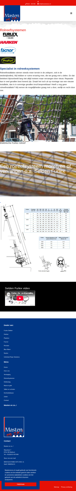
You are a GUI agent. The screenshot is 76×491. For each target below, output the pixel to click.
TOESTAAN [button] (20, 484)
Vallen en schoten (9, 389)
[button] (13, 479)
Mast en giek (8, 385)
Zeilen (6, 396)
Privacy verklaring (66, 487)
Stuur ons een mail (10, 458)
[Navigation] (71, 13)
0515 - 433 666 (31, 4)
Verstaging (7, 374)
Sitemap (56, 487)
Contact (6, 400)
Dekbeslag (7, 382)
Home (6, 367)
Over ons (7, 371)
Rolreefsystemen (9, 378)
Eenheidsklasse (9, 393)
